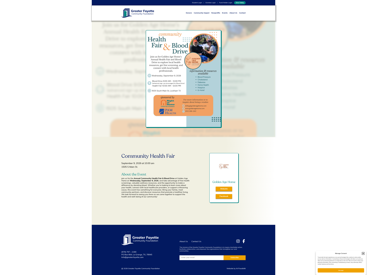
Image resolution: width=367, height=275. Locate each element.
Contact (242, 13)
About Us (233, 13)
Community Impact (201, 13)
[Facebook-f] (244, 241)
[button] (363, 253)
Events (225, 13)
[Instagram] (238, 241)
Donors (189, 13)
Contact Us (196, 242)
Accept (340, 270)
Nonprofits (215, 13)
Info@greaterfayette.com (132, 257)
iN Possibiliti (241, 269)
